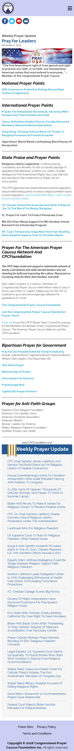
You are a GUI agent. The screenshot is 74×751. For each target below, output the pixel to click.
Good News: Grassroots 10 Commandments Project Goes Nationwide (36, 695)
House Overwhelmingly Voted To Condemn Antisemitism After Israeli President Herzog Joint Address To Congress (36, 479)
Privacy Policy (46, 727)
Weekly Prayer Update (19, 36)
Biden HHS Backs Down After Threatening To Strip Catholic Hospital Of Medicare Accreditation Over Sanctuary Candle (35, 627)
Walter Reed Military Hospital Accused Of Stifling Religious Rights (35, 685)
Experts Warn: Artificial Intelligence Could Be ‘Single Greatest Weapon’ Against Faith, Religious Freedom (36, 563)
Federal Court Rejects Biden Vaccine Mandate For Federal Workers (31, 706)
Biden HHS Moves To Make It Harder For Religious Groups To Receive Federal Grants (36, 505)
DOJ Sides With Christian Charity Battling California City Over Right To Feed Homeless (36, 614)
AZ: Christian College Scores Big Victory (33, 591)
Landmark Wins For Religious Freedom (33, 528)
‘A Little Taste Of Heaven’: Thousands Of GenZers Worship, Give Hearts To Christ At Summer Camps (35, 493)
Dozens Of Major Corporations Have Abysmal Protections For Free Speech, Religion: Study (32, 602)
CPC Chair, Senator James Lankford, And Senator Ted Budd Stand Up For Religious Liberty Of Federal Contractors (34, 465)
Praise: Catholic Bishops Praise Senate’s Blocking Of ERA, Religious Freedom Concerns (33, 641)
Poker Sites (25, 727)
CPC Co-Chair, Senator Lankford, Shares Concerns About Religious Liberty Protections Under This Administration (33, 517)
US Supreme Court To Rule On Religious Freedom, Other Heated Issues (33, 537)
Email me (7, 322)
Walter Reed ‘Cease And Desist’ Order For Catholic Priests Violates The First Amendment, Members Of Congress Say (34, 672)
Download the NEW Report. (40, 195)
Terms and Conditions (37, 733)
